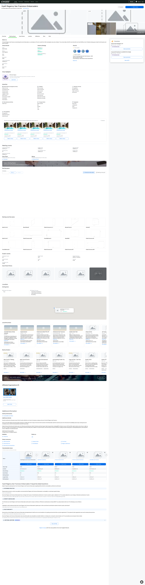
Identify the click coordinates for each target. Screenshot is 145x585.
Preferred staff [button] (22, 368)
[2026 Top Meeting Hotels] (75, 51)
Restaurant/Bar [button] (75, 368)
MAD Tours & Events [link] (25, 359)
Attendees (4, 170)
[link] (10, 355)
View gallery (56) (140, 32)
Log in (143, 1)
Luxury (37, 1)
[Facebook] (32, 437)
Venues (15, 1)
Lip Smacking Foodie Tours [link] (59, 359)
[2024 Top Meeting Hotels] (79, 51)
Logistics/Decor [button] (46, 368)
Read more (75, 60)
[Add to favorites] (52, 452)
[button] (43, 22)
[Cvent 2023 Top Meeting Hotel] (87, 51)
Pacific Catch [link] (88, 359)
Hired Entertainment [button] (39, 368)
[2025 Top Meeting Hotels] (83, 51)
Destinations (26, 1)
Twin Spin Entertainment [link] (42, 359)
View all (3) (127, 60)
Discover (32, 1)
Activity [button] (5, 368)
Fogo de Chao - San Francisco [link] (75, 359)
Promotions (21, 1)
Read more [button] (6, 340)
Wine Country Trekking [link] (9, 359)
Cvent (2, 4)
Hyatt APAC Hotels (7, 397)
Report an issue (43, 527)
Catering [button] (70, 368)
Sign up (139, 1)
